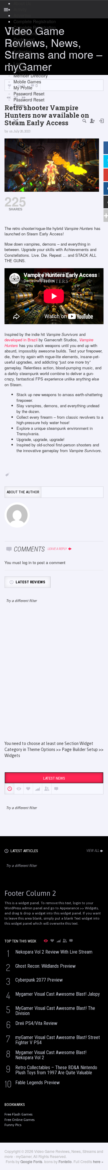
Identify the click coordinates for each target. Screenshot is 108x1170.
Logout (20, 70)
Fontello (65, 1161)
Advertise (22, 15)
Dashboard (24, 39)
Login (19, 57)
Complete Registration (35, 21)
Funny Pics (12, 1125)
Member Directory (31, 76)
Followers (23, 45)
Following (23, 51)
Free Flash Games (18, 1114)
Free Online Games (19, 1120)
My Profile (23, 88)
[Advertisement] (54, 677)
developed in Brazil (21, 340)
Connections (25, 33)
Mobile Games (27, 82)
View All (92, 851)
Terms (20, 106)
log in (27, 562)
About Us (22, 3)
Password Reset (29, 94)
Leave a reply (58, 549)
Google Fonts (31, 1161)
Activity (20, 9)
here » (98, 1161)
